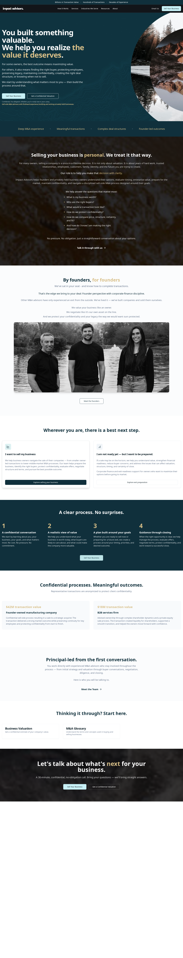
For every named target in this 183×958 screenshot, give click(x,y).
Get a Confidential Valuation (43, 96)
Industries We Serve (89, 8)
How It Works (63, 8)
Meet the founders (91, 401)
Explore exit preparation (137, 482)
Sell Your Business (171, 8)
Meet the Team (89, 689)
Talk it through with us (89, 247)
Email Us (155, 8)
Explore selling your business (45, 482)
